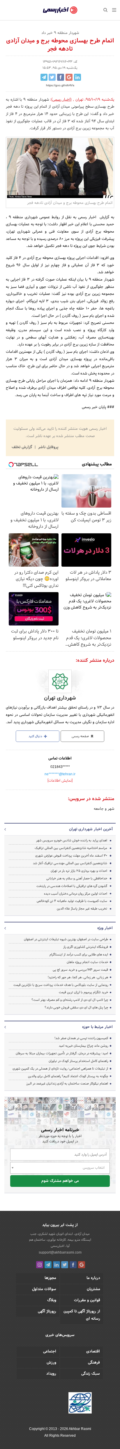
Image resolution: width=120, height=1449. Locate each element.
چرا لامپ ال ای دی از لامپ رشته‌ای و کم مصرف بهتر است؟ (69, 1000)
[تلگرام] (48, 1264)
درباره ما (93, 1278)
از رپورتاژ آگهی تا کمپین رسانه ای (81, 1315)
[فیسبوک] (73, 1264)
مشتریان (93, 1289)
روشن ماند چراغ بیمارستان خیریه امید (83, 1045)
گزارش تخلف (22, 447)
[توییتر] (64, 1264)
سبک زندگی (90, 1374)
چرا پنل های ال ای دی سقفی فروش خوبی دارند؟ (76, 1007)
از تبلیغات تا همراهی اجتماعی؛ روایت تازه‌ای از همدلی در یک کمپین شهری (60, 1068)
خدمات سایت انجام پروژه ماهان (87, 962)
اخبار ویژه (105, 928)
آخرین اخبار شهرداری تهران (91, 829)
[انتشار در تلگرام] (43, 77)
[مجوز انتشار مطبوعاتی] (80, 1403)
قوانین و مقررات (87, 1300)
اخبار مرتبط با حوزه (97, 1027)
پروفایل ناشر (47, 447)
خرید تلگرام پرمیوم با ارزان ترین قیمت (83, 992)
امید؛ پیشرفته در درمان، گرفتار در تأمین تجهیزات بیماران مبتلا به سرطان (62, 1053)
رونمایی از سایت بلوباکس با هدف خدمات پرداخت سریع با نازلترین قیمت (60, 985)
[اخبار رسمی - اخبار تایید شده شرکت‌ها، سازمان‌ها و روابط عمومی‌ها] (60, 10)
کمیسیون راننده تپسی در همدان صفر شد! (81, 1038)
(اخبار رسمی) (61, 100)
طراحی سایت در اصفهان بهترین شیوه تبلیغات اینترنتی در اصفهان (66, 939)
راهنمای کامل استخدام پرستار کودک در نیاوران (78, 1061)
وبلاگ (51, 1300)
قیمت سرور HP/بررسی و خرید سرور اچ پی (80, 969)
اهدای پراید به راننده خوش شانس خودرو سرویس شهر (71, 840)
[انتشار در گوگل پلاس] (69, 77)
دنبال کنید (36, 736)
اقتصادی (93, 1351)
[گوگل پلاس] (81, 1264)
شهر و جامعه (104, 809)
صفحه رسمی (81, 736)
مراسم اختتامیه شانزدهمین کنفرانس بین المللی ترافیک (71, 848)
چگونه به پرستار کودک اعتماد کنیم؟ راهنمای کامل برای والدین (68, 1076)
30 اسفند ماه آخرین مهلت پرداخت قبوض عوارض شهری (71, 855)
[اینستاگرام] (39, 1264)
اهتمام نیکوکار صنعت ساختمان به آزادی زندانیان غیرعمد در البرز (67, 1083)
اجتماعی (49, 1351)
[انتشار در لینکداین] (77, 77)
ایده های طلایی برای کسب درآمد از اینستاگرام (79, 954)
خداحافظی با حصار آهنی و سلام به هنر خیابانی (76, 878)
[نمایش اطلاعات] (60, 781)
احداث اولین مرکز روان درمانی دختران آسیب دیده (75, 893)
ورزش (51, 1362)
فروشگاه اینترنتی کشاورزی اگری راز (85, 947)
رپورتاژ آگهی (47, 1311)
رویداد (51, 1374)
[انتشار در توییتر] (52, 77)
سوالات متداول (44, 1289)
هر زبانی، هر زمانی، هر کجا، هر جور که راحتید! (78, 977)
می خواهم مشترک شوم (60, 1181)
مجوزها (50, 1278)
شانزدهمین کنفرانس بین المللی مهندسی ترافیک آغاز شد (70, 863)
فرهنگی (94, 1362)
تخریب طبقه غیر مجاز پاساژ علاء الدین (82, 908)
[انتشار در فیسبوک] (60, 77)
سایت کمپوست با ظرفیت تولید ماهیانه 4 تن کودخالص (72, 901)
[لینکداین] (56, 1264)
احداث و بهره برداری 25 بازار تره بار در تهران (79, 871)
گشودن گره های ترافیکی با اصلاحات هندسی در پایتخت (71, 886)
